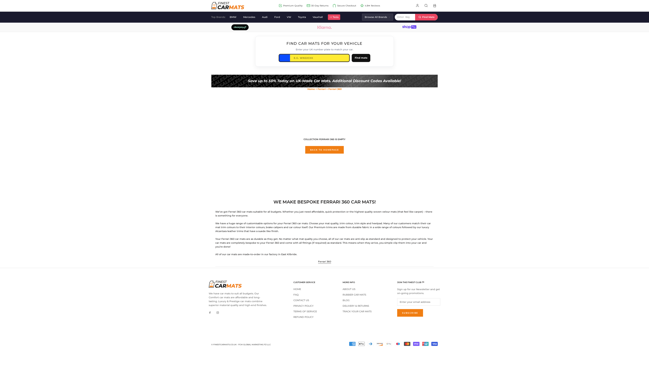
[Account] (417, 6)
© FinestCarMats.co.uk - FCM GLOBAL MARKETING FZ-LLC (241, 344)
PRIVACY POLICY (303, 305)
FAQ (296, 294)
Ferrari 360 (324, 261)
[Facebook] (210, 312)
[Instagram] (218, 312)
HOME (297, 289)
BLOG (346, 300)
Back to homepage (324, 150)
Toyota (302, 17)
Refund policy (303, 317)
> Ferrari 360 (334, 89)
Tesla (336, 17)
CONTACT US (301, 300)
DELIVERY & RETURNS (356, 305)
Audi (265, 17)
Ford (277, 17)
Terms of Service (305, 311)
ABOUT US (349, 289)
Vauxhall (318, 17)
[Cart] (435, 6)
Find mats (361, 57)
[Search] (426, 6)
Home (311, 89)
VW (289, 17)
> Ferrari (321, 89)
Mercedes (249, 17)
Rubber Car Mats (354, 294)
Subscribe (410, 313)
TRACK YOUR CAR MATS (357, 311)
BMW (233, 17)
